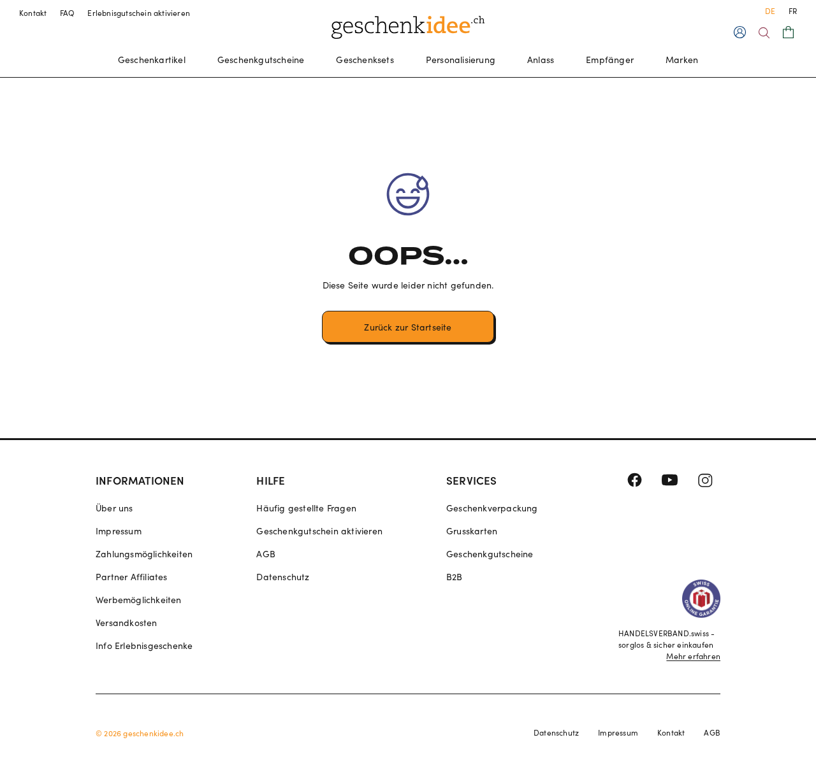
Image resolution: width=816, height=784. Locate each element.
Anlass (540, 59)
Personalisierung (460, 59)
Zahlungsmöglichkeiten (144, 554)
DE (770, 10)
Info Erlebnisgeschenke (144, 645)
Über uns (114, 508)
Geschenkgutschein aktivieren (319, 531)
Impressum (119, 531)
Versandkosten (126, 623)
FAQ (67, 13)
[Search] (764, 32)
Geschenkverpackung (492, 508)
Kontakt (33, 13)
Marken (682, 59)
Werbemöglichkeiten (139, 600)
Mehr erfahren (693, 656)
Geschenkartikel (152, 59)
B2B (454, 577)
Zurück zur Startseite (407, 327)
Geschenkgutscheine (261, 59)
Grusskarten (471, 531)
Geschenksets (364, 59)
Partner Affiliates (132, 577)
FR (793, 10)
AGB (265, 554)
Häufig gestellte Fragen (306, 508)
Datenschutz (282, 577)
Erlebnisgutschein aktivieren (138, 13)
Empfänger (610, 59)
